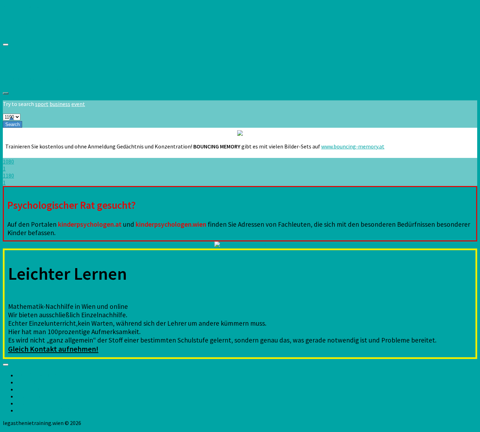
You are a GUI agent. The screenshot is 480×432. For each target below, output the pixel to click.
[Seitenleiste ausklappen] (5, 93)
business (60, 103)
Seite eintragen (35, 389)
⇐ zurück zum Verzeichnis (33, 78)
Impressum (30, 396)
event (78, 103)
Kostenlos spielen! (243, 244)
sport (41, 103)
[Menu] (5, 45)
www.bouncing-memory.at (352, 146)
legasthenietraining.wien (63, 24)
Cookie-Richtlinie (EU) (44, 410)
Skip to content (21, 6)
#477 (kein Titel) (36, 375)
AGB (22, 403)
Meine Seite (31, 382)
